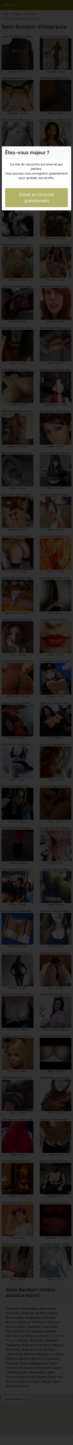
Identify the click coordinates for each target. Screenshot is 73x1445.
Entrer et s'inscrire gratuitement (36, 197)
